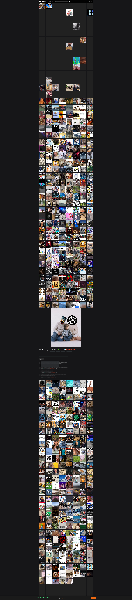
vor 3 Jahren (52, 349)
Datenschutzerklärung (63, 598)
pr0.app (85, 1)
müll (52, 1)
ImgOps (64, 349)
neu (47, 1)
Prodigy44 (56, 349)
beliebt (49, 1)
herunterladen (70, 349)
